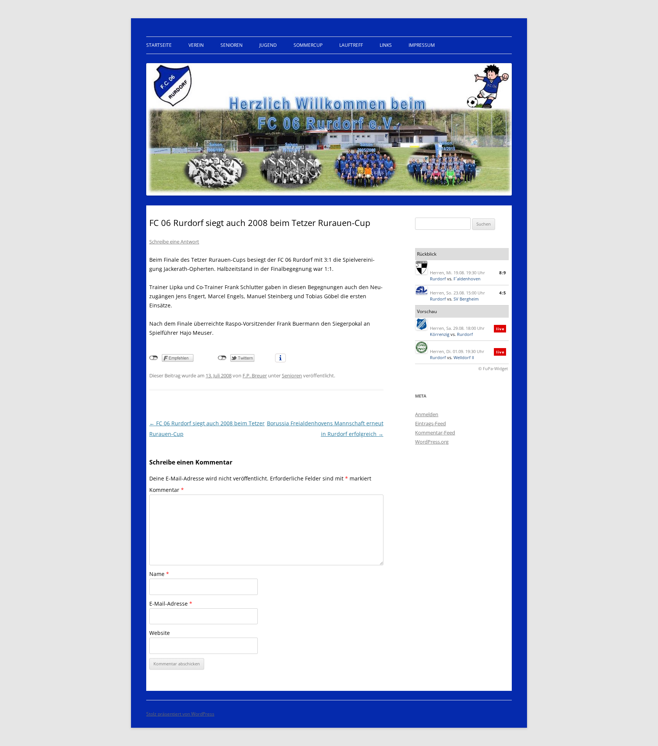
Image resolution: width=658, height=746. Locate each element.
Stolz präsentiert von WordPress (180, 714)
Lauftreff (351, 45)
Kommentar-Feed (435, 432)
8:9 (502, 272)
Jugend (268, 45)
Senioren (231, 45)
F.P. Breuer (255, 375)
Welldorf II (464, 357)
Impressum (422, 45)
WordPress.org (432, 441)
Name (159, 573)
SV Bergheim (466, 299)
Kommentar (166, 489)
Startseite (159, 45)
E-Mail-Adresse (170, 603)
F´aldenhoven (467, 279)
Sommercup (308, 45)
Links (386, 45)
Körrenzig (439, 334)
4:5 (502, 293)
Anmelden (426, 414)
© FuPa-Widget (493, 368)
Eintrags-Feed (430, 423)
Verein (196, 45)
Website (159, 632)
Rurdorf (438, 279)
